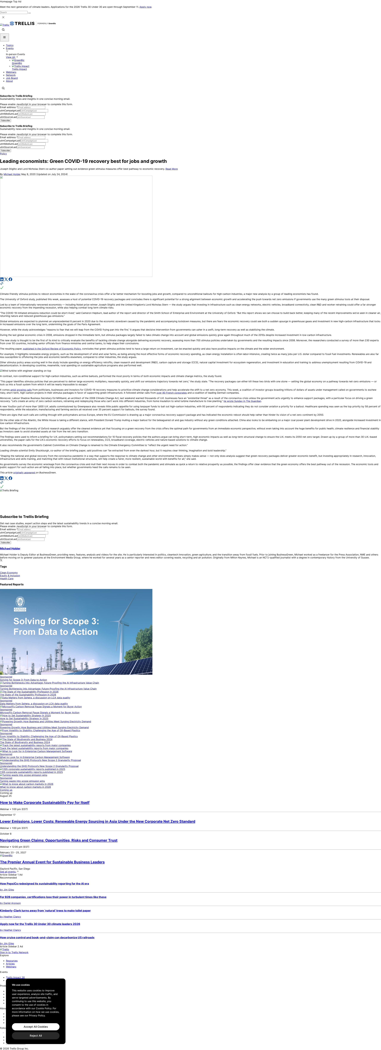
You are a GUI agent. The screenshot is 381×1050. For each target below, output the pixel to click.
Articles (10, 963)
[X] (6, 280)
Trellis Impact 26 (15, 977)
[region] (35, 1011)
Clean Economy (9, 572)
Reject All (36, 1035)
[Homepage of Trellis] (4, 949)
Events (10, 48)
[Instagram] (5, 1031)
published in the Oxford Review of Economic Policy (52, 348)
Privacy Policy (37, 1015)
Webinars (11, 72)
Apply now (145, 6)
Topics (9, 45)
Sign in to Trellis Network (14, 952)
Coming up (6, 789)
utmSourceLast (8, 117)
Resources (12, 960)
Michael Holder (12, 174)
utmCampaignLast (10, 110)
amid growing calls (21, 389)
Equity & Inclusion (10, 575)
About (9, 80)
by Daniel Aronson (10, 903)
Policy (3, 153)
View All (11, 57)
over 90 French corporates (172, 392)
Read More (171, 168)
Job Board (12, 78)
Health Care (6, 578)
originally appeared (24, 472)
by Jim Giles (7, 889)
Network (11, 75)
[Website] (190, 286)
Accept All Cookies (36, 1026)
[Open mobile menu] (4, 37)
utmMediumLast (9, 113)
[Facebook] (10, 280)
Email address (9, 107)
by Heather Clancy (10, 916)
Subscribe (5, 120)
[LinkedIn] (2, 280)
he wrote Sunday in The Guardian (242, 401)
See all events (8, 871)
